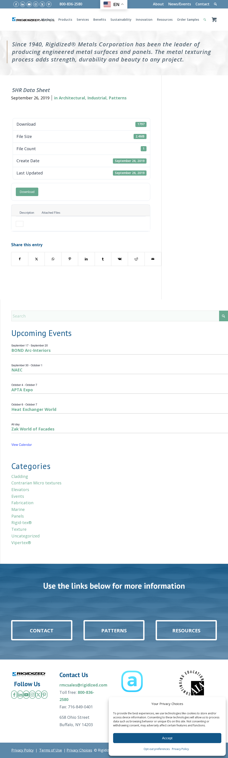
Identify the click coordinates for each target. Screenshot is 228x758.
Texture (18, 529)
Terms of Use (50, 750)
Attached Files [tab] (51, 212)
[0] (214, 19)
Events (17, 496)
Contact (202, 4)
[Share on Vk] (119, 259)
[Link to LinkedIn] (22, 4)
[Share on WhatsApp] (53, 259)
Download (27, 192)
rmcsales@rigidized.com (83, 685)
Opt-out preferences (157, 749)
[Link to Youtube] (29, 4)
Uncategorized (25, 536)
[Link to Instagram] (35, 4)
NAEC (16, 370)
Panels (17, 516)
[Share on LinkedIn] (86, 259)
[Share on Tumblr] (103, 259)
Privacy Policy (180, 749)
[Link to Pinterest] (49, 4)
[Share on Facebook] (19, 259)
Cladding (19, 476)
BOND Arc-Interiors (31, 350)
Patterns (117, 97)
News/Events (179, 4)
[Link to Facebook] (16, 4)
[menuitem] (158, 4)
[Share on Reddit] (136, 259)
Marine (18, 509)
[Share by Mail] (153, 259)
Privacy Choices (79, 750)
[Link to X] (42, 4)
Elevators (20, 489)
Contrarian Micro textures (36, 483)
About (158, 4)
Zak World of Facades (32, 429)
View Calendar (21, 444)
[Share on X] (36, 259)
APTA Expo (22, 389)
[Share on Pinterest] (69, 259)
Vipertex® (21, 542)
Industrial (96, 97)
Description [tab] (27, 212)
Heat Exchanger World (33, 409)
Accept (167, 738)
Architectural (72, 97)
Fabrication (22, 502)
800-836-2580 (70, 4)
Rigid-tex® (21, 522)
